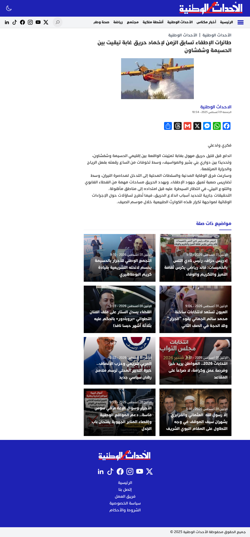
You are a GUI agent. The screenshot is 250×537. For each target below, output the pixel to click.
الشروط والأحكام (125, 510)
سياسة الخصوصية (125, 503)
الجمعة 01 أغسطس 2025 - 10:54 (211, 112)
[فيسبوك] (22, 22)
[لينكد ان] (7, 22)
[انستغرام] (30, 22)
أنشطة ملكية (153, 22)
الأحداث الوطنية (180, 22)
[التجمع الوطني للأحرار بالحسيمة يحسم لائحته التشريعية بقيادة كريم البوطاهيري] (120, 257)
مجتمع (133, 22)
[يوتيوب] (38, 22)
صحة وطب (100, 22)
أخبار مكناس (206, 22)
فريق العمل (125, 496)
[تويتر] (46, 22)
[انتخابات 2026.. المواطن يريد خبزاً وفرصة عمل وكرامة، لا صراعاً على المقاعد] (195, 360)
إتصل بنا (125, 489)
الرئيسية (226, 22)
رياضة (118, 22)
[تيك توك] (15, 22)
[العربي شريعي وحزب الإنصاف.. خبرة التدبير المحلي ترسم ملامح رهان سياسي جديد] (120, 360)
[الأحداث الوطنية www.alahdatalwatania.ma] (211, 8)
